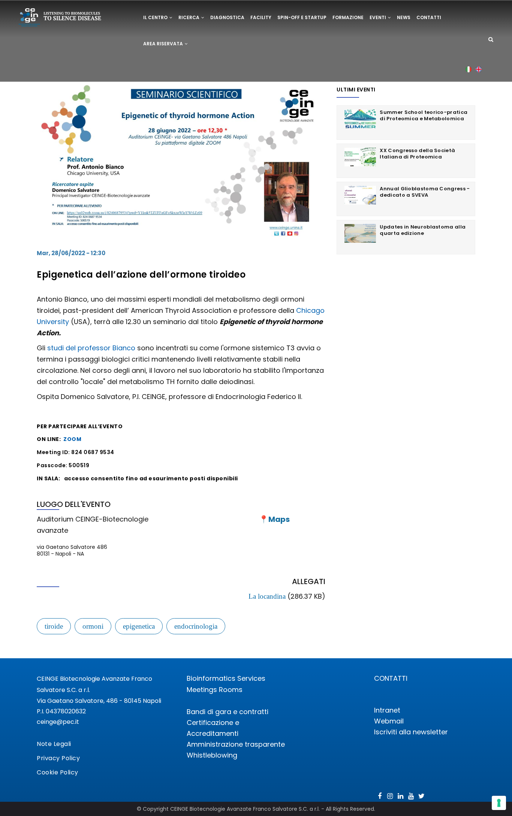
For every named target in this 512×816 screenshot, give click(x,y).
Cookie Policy (57, 772)
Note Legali (54, 744)
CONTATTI (390, 678)
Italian (469, 69)
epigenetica (139, 626)
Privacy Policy (58, 758)
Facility (260, 17)
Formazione (348, 17)
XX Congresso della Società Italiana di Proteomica (417, 153)
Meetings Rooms (215, 689)
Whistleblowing (212, 755)
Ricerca (189, 17)
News (403, 17)
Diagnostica (227, 17)
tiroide (54, 626)
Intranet (387, 710)
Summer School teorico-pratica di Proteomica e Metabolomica (423, 115)
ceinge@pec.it (58, 721)
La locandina (267, 596)
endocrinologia (195, 626)
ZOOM (72, 439)
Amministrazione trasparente (236, 744)
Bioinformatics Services (226, 678)
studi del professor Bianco (91, 348)
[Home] (60, 18)
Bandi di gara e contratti (227, 711)
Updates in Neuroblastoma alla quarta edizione (423, 230)
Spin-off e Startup (301, 17)
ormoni (92, 626)
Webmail (389, 721)
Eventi (378, 17)
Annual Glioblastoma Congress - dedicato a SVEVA (425, 192)
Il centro (156, 17)
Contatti (428, 17)
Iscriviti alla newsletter (411, 732)
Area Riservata (163, 43)
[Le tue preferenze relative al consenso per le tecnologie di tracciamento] (499, 803)
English (479, 69)
